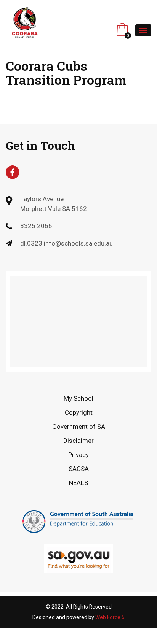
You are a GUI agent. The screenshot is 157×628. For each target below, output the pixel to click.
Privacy (78, 454)
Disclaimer (78, 440)
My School (78, 398)
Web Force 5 (110, 617)
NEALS (78, 483)
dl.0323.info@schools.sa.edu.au (66, 243)
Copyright (79, 412)
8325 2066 (36, 226)
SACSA (79, 469)
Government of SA (78, 426)
